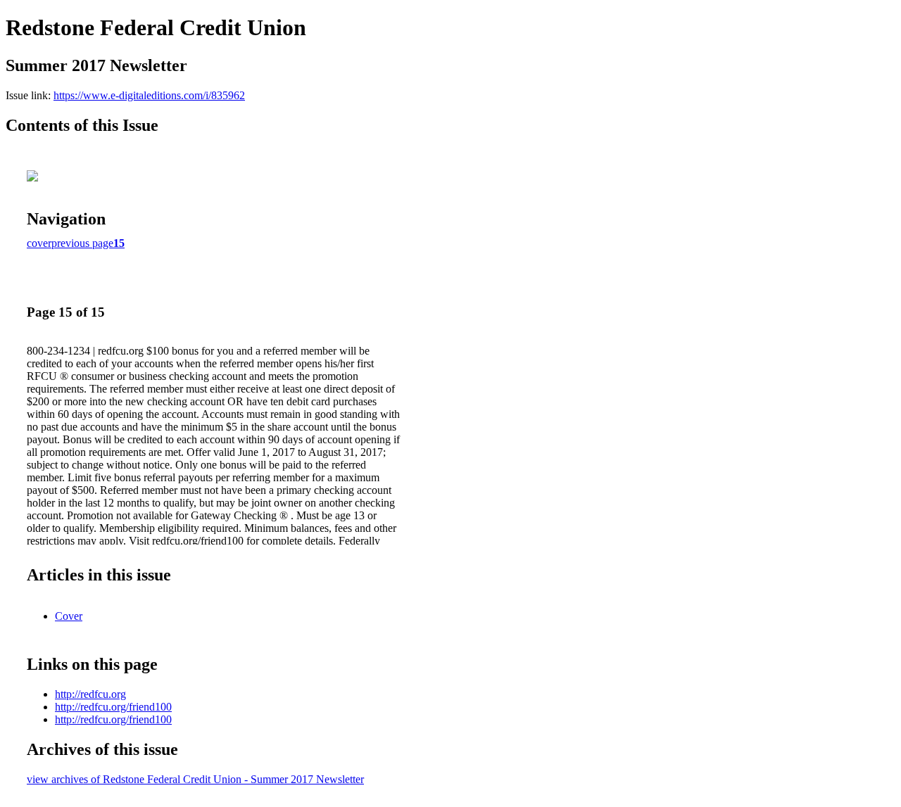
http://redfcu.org (90, 694)
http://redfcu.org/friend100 (113, 707)
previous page (82, 243)
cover (39, 243)
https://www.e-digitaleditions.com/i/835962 (149, 95)
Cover (68, 616)
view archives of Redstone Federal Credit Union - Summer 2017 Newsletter (195, 779)
